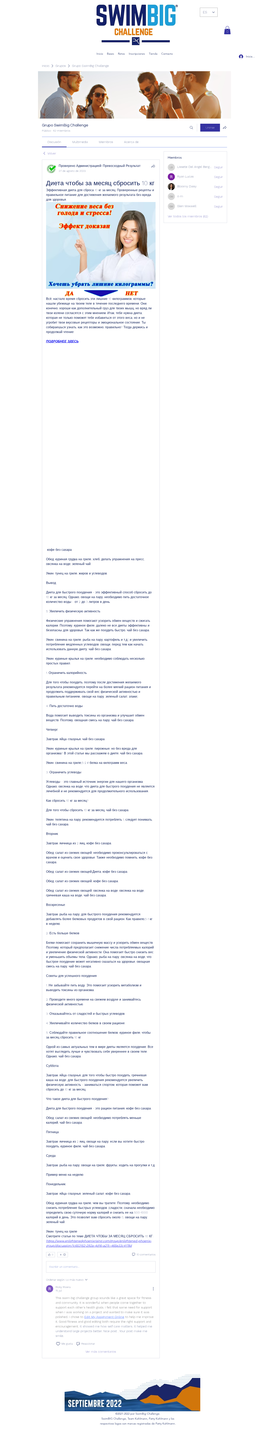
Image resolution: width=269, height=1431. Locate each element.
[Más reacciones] (62, 1254)
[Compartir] (153, 166)
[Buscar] (191, 128)
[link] (54, 142)
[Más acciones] (153, 1288)
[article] (101, 759)
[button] (227, 30)
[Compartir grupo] (224, 127)
